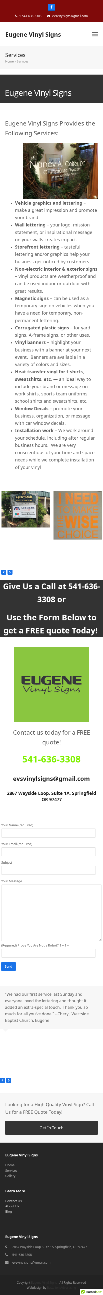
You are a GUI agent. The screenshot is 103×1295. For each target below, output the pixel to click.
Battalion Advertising (61, 1287)
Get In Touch (52, 1128)
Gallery (10, 1175)
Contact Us (13, 1201)
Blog (8, 1211)
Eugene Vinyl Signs (33, 34)
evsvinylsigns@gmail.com (31, 1262)
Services (11, 1170)
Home (9, 61)
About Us (12, 1206)
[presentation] (3, 572)
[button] (95, 34)
